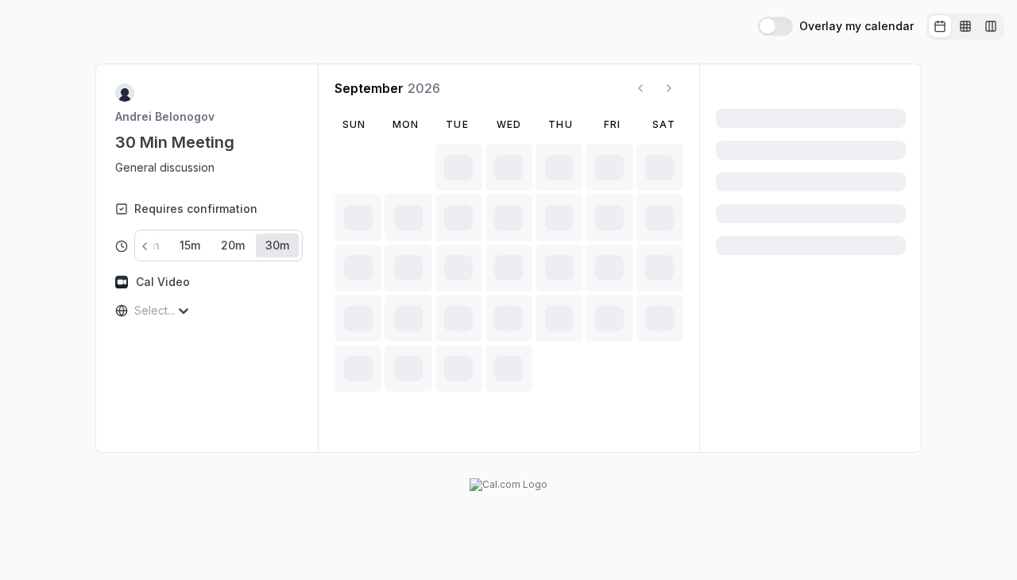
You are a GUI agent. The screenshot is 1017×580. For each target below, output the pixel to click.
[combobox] (135, 310)
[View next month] (669, 88)
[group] (965, 26)
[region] (171, 168)
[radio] (940, 26)
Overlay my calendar (856, 26)
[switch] (775, 26)
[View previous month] (640, 88)
